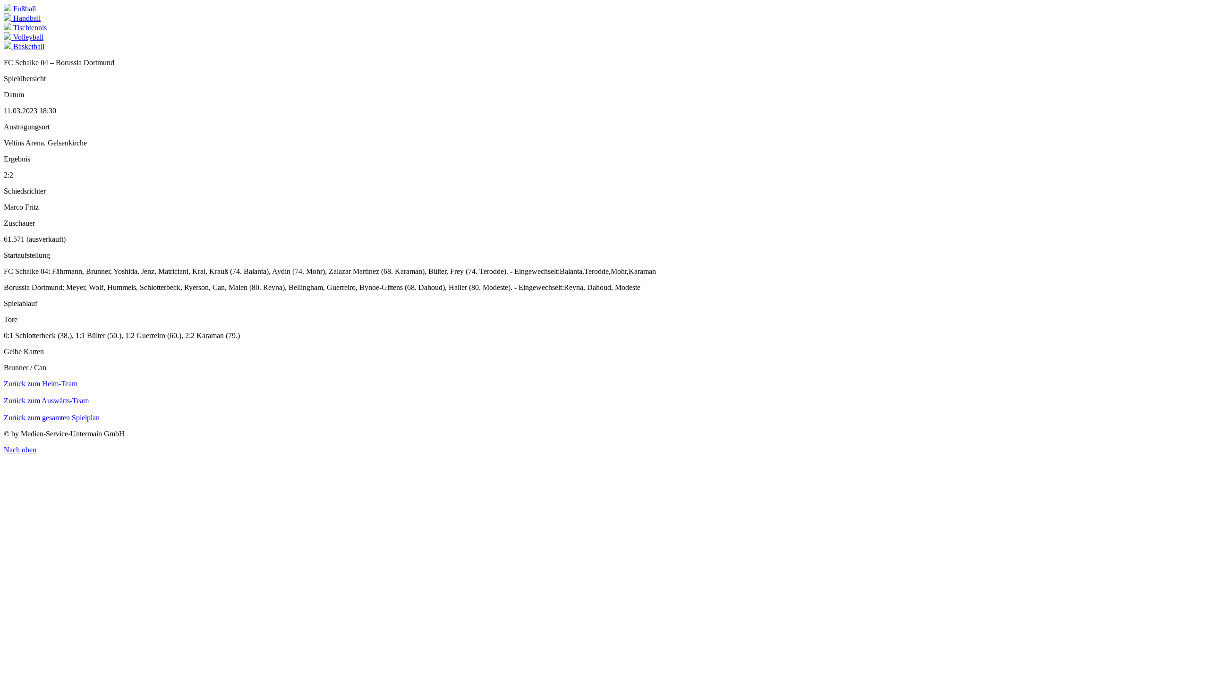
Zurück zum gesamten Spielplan (52, 418)
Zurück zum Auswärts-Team (46, 401)
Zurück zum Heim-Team (40, 384)
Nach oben (20, 450)
